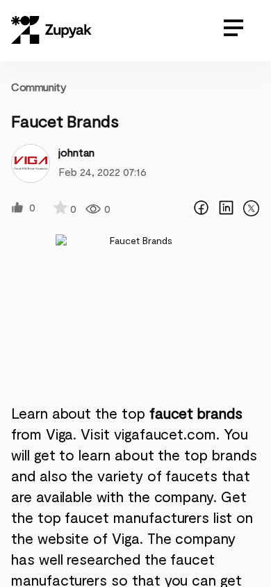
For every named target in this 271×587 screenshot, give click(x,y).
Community (38, 86)
